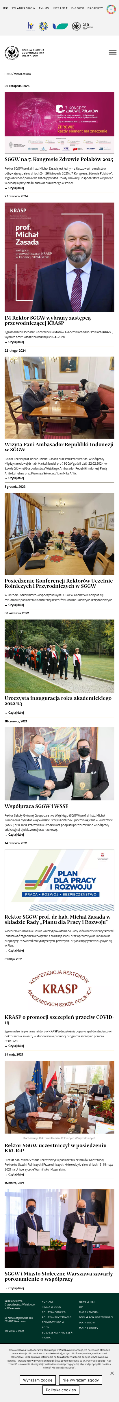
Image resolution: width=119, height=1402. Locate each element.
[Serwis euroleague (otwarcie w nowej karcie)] (43, 26)
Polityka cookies (61, 1390)
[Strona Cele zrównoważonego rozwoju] (111, 9)
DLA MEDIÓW (87, 1322)
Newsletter (87, 1302)
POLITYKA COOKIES (54, 1312)
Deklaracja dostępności (96, 1317)
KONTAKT (47, 1302)
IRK (5, 8)
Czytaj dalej (16, 188)
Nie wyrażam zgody (80, 1380)
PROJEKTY (95, 8)
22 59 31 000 (16, 1330)
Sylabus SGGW (23, 8)
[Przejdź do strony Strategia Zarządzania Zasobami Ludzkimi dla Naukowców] (30, 26)
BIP (81, 1307)
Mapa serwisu (88, 1328)
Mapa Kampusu (89, 1312)
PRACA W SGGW (52, 1307)
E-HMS (44, 8)
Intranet (60, 8)
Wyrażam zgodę (38, 1380)
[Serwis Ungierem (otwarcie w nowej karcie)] (59, 26)
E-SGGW (77, 8)
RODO (45, 1327)
